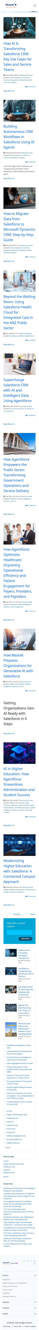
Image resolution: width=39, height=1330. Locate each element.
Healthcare (13, 336)
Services (5, 1275)
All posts (16, 914)
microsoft (6, 82)
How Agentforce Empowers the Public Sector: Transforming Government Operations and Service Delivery (16, 475)
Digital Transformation (17, 684)
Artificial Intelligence (24, 499)
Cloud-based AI (30, 890)
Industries (6, 1302)
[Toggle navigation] (35, 5)
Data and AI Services (10, 1286)
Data (10, 1121)
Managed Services (9, 1296)
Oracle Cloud (7, 1290)
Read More (8, 91)
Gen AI (13, 501)
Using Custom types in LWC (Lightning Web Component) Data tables (19, 1069)
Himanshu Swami (27, 75)
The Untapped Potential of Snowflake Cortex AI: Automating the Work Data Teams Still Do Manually (17, 1203)
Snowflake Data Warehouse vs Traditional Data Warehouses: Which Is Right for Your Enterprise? (19, 1196)
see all (7, 1147)
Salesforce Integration (10, 80)
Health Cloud (30, 336)
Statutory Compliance (30, 1326)
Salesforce (26, 78)
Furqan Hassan (26, 682)
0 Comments (31, 87)
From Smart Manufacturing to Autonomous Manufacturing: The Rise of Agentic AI (18, 1211)
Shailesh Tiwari (27, 406)
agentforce (10, 411)
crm (4, 411)
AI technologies (15, 78)
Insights (5, 1314)
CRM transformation (25, 80)
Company (6, 1308)
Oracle (11, 1132)
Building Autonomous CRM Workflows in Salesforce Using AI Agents (18, 137)
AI (21, 78)
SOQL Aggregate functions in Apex (20, 1063)
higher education (10, 892)
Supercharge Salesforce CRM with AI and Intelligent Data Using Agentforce (17, 390)
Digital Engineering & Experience (15, 1283)
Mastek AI (6, 1280)
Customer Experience (17, 409)
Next (32, 914)
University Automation (22, 808)
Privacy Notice (17, 1326)
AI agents (13, 82)
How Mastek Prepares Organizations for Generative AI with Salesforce (18, 665)
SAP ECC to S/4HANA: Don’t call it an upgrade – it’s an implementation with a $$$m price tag (20, 1095)
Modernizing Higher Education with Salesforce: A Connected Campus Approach (19, 871)
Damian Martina (26, 333)
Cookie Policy (6, 1326)
